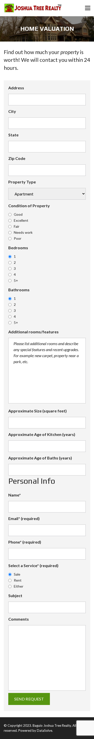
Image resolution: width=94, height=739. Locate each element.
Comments (18, 619)
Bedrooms (18, 247)
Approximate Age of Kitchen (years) (41, 434)
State (13, 134)
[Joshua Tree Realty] (31, 8)
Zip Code (16, 158)
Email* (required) (24, 518)
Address (16, 87)
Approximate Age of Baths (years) (40, 457)
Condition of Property (29, 205)
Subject (15, 595)
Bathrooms (19, 289)
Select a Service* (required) (33, 565)
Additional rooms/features (33, 331)
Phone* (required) (24, 542)
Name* (14, 494)
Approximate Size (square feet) (37, 410)
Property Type (22, 181)
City (12, 111)
